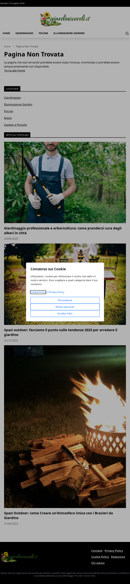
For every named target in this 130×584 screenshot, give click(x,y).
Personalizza (65, 300)
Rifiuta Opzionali (65, 307)
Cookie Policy (38, 292)
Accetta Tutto (65, 313)
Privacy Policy (56, 292)
